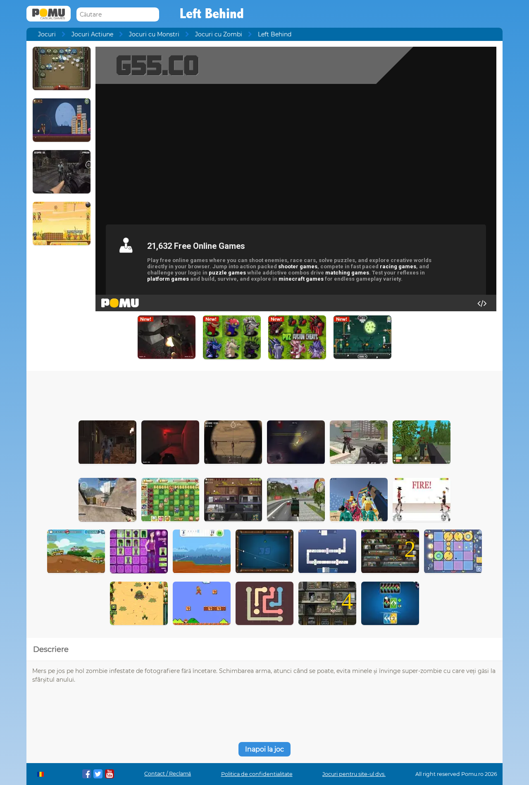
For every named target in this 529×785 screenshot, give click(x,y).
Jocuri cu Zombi (218, 34)
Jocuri (47, 34)
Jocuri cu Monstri (154, 34)
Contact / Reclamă (167, 774)
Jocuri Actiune (92, 34)
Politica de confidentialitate (257, 774)
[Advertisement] (264, 393)
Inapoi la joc (264, 749)
